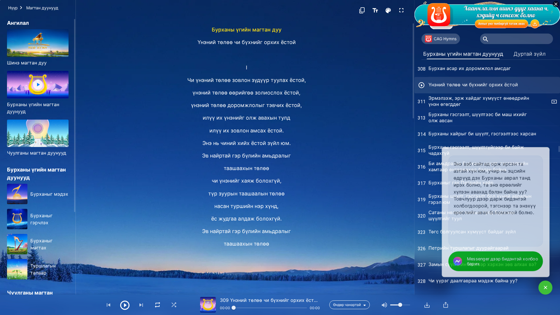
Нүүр (13, 7)
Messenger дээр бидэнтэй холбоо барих (502, 261)
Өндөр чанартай (347, 304)
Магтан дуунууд (42, 7)
